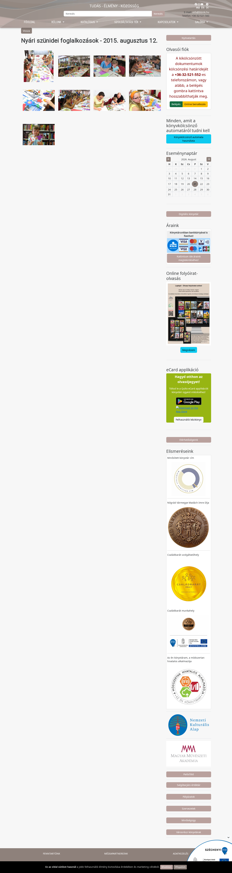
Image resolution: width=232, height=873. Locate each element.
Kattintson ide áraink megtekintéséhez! (189, 258)
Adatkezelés (180, 853)
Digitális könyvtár (189, 214)
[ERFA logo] (228, 837)
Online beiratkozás (195, 104)
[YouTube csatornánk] (201, 4)
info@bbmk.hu (200, 12)
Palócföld (188, 774)
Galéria (200, 22)
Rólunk (56, 22)
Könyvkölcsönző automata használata (188, 138)
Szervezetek (188, 808)
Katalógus (88, 22)
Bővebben (167, 867)
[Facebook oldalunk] (196, 4)
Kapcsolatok (167, 22)
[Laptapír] (188, 313)
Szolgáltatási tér (126, 22)
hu (198, 7)
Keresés (158, 13)
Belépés (176, 104)
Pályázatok (189, 796)
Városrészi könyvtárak (188, 832)
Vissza (26, 30)
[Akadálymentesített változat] (207, 4)
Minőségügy (189, 820)
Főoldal (29, 22)
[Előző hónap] (168, 159)
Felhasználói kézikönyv (188, 419)
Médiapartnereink (116, 853)
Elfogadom (180, 867)
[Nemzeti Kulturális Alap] (188, 724)
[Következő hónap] (209, 159)
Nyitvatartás (188, 38)
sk (207, 7)
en (202, 7)
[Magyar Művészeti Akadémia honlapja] (188, 753)
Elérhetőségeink (189, 439)
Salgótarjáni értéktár (188, 785)
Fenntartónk (51, 853)
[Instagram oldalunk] (198, 4)
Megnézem (188, 350)
